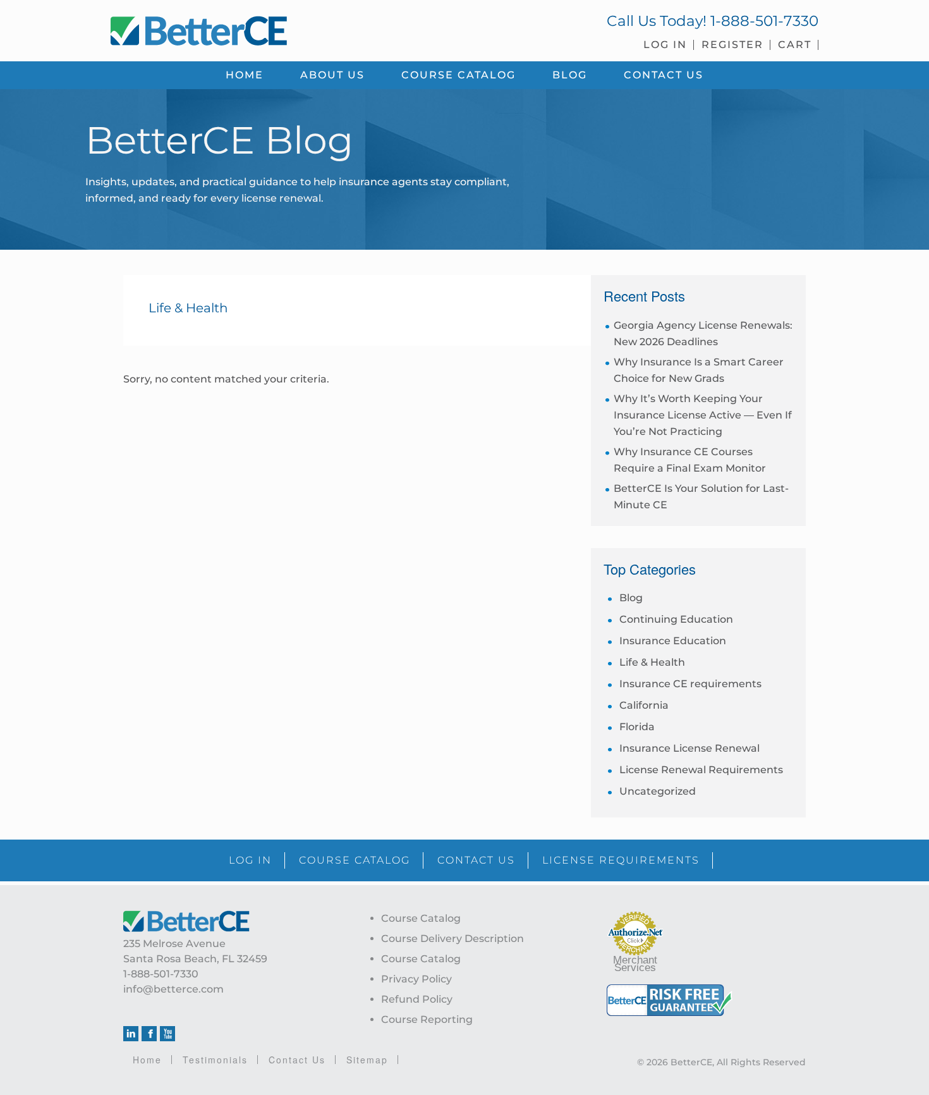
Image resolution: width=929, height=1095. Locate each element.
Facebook (149, 1033)
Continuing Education (676, 619)
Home (147, 1059)
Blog (631, 598)
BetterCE (281, 28)
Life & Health (652, 662)
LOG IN (250, 860)
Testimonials (215, 1059)
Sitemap (367, 1059)
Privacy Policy (416, 979)
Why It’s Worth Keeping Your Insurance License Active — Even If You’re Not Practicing (703, 415)
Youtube (167, 1033)
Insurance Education (672, 641)
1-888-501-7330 (764, 21)
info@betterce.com (173, 989)
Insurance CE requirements (690, 684)
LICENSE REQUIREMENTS (621, 860)
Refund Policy (416, 999)
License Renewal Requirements (701, 770)
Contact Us (297, 1059)
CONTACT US (476, 860)
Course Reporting (427, 1019)
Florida (637, 727)
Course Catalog (421, 918)
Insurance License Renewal (689, 748)
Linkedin (130, 1033)
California (644, 705)
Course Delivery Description (452, 939)
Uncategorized (657, 791)
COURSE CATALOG (354, 860)
